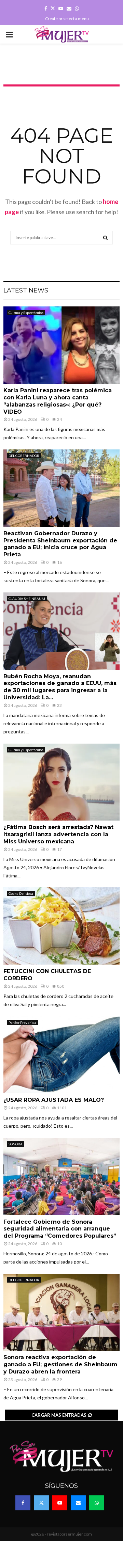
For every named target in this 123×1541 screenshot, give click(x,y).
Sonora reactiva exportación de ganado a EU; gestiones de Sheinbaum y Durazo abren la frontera (60, 1364)
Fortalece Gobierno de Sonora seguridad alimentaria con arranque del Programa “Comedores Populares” (59, 1229)
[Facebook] (22, 1502)
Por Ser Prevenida (22, 1022)
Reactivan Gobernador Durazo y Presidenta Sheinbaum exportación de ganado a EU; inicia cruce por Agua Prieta (60, 544)
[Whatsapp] (96, 1502)
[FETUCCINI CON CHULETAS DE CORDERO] (61, 926)
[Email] (78, 1502)
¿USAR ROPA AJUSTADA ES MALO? (53, 1100)
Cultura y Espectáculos (26, 313)
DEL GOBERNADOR (24, 456)
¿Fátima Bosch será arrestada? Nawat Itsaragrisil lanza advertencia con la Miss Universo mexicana (58, 834)
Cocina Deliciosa (21, 893)
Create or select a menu (67, 18)
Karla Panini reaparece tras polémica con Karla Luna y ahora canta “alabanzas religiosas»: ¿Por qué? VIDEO (57, 401)
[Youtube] (59, 1502)
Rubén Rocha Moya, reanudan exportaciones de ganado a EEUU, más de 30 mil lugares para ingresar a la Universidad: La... (60, 687)
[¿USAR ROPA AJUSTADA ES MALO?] (61, 1055)
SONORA (16, 1144)
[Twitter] (41, 1502)
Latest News (25, 290)
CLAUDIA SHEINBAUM (27, 599)
